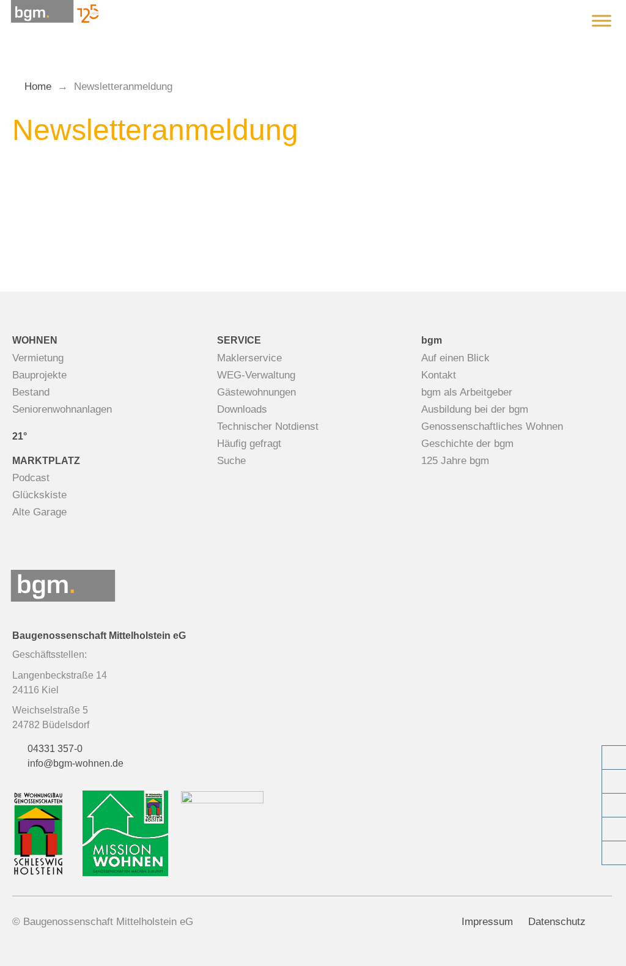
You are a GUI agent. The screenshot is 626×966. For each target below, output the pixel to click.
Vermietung (38, 358)
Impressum (487, 921)
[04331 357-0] (614, 757)
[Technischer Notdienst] (614, 805)
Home (37, 86)
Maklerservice (249, 358)
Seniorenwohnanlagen (62, 409)
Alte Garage (39, 512)
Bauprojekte (39, 375)
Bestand (31, 392)
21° (19, 436)
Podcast (31, 478)
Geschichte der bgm (467, 443)
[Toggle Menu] (601, 20)
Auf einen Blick (455, 358)
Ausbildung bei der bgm (474, 409)
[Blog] (614, 829)
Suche (231, 460)
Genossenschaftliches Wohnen (492, 426)
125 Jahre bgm (455, 460)
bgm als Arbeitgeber (466, 392)
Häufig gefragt (249, 443)
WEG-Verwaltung (256, 375)
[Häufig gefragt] (614, 853)
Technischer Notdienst (268, 426)
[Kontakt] (614, 781)
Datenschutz (557, 921)
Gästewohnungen (256, 392)
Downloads (242, 409)
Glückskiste (39, 495)
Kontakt (438, 375)
